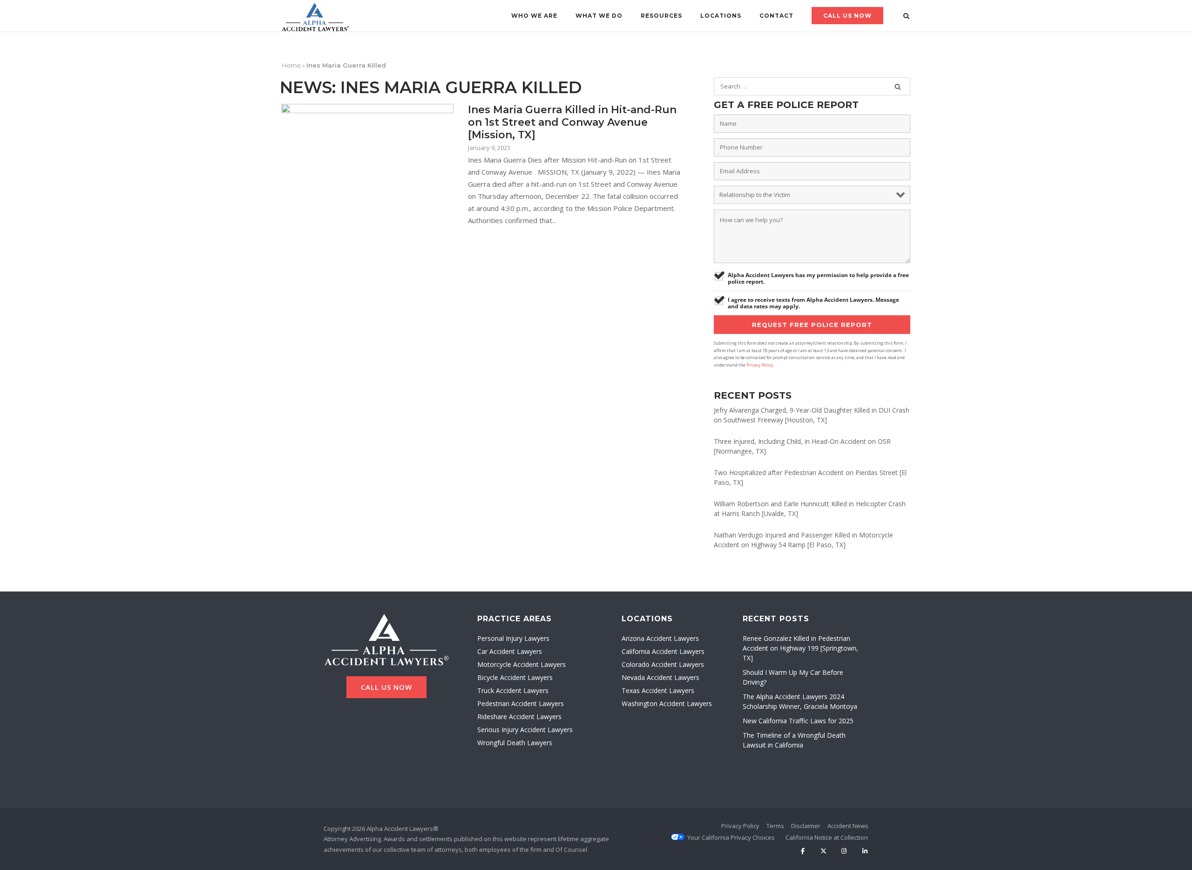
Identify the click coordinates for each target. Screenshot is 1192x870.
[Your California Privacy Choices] (731, 837)
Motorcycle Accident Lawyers (521, 664)
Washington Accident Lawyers (667, 703)
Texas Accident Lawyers (658, 690)
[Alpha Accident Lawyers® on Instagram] (844, 851)
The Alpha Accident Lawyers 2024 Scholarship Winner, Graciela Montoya (800, 701)
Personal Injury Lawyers (513, 638)
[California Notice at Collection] (827, 837)
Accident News (847, 826)
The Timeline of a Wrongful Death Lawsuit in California (794, 740)
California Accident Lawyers (663, 651)
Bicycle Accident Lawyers (515, 677)
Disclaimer (805, 826)
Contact (776, 15)
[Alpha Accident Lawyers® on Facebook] (802, 851)
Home (291, 65)
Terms (775, 826)
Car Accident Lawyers (509, 651)
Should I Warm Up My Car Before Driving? (793, 677)
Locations (720, 15)
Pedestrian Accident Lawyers (520, 703)
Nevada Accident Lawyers (660, 677)
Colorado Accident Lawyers (663, 664)
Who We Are (534, 15)
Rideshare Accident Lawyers (519, 716)
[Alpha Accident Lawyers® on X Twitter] (823, 851)
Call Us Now (847, 15)
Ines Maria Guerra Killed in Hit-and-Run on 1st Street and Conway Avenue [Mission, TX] (572, 122)
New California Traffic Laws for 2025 (798, 720)
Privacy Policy (759, 365)
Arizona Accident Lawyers (660, 638)
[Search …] (897, 86)
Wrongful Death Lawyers (514, 742)
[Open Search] (906, 17)
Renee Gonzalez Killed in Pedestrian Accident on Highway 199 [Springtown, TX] (800, 648)
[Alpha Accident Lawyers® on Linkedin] (865, 851)
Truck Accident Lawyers (513, 690)
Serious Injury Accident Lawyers (525, 729)
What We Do (599, 15)
